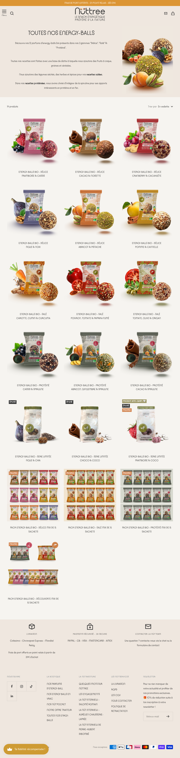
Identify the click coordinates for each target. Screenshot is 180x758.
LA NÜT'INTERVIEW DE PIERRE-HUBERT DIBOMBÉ (90, 729)
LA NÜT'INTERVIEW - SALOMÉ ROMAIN (89, 702)
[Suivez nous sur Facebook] (12, 686)
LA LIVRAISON (118, 683)
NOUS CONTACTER (121, 700)
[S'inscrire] (167, 716)
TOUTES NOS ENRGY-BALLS (58, 718)
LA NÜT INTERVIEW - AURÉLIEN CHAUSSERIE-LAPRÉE (91, 714)
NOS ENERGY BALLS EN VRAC (58, 696)
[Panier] (173, 13)
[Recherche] (12, 13)
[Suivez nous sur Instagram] (21, 686)
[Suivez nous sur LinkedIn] (12, 696)
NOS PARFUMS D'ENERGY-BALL (55, 686)
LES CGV (116, 695)
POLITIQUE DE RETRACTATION (119, 708)
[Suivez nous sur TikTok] (31, 686)
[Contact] (166, 13)
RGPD (114, 689)
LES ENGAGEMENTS (89, 694)
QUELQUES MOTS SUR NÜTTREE (90, 686)
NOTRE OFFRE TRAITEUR (59, 709)
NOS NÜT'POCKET (56, 704)
